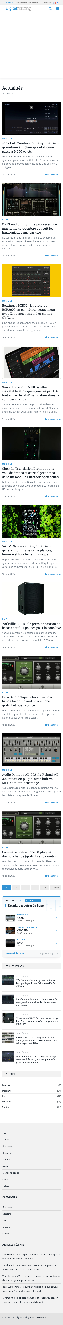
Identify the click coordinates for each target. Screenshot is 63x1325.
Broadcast (7, 1085)
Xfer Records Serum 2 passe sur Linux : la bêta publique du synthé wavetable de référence (37, 983)
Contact (6, 1179)
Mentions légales (10, 1172)
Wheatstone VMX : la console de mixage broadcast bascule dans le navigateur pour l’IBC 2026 (37, 1021)
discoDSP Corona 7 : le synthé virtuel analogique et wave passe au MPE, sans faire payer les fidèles (36, 1040)
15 (45, 887)
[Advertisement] (31, 45)
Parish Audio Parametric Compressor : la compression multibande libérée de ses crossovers (36, 1002)
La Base (6, 1186)
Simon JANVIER (38, 1317)
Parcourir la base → (16, 953)
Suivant (55, 887)
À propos (6, 1166)
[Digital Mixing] (18, 9)
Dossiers (6, 1090)
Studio (5, 1106)
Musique (6, 1101)
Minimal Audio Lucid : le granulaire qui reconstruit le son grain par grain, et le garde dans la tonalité (36, 1059)
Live (4, 1096)
